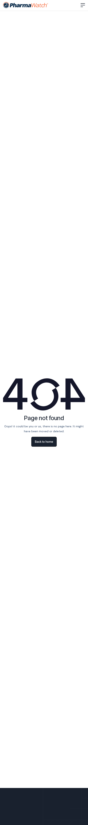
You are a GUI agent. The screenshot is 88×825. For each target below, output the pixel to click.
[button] (83, 5)
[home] (25, 5)
